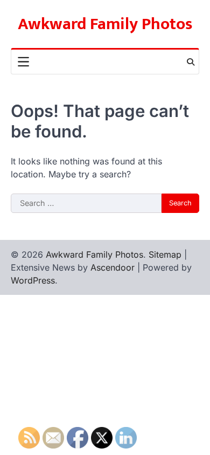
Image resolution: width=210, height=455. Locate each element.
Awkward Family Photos (105, 24)
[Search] (191, 62)
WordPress (33, 280)
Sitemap (165, 254)
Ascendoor (112, 267)
